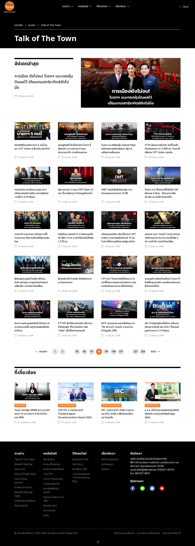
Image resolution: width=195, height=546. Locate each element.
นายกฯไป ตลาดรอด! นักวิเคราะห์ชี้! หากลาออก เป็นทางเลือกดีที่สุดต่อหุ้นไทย (31, 237)
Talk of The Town (51, 25)
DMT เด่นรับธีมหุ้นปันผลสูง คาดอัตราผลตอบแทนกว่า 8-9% (116, 191)
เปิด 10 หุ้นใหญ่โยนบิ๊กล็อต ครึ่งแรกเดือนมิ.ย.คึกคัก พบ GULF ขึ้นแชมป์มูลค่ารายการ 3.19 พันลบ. (162, 327)
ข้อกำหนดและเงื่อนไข (124, 533)
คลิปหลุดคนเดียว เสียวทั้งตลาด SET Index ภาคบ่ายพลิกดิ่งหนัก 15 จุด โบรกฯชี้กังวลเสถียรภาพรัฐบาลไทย (118, 237)
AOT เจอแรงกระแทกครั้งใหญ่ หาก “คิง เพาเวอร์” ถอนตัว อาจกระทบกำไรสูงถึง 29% (118, 327)
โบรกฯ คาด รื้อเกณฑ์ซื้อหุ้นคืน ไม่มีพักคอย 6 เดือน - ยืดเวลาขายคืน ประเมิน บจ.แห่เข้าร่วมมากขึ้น (161, 193)
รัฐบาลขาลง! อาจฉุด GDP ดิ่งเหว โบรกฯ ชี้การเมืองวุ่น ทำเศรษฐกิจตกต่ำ (75, 191)
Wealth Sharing (152, 405)
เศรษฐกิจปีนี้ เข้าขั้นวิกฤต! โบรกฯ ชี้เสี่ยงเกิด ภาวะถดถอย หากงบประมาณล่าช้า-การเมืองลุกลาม (74, 148)
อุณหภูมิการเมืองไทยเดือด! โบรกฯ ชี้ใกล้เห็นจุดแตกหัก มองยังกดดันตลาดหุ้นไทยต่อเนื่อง (162, 282)
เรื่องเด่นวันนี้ (20, 405)
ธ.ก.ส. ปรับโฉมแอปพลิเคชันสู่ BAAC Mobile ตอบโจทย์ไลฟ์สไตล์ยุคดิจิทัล (162, 413)
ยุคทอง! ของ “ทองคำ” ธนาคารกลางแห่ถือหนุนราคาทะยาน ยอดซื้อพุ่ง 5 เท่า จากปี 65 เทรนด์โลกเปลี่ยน (162, 237)
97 (91, 351)
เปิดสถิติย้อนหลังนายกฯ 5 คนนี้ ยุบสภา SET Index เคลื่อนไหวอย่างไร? (32, 147)
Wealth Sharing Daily (111, 405)
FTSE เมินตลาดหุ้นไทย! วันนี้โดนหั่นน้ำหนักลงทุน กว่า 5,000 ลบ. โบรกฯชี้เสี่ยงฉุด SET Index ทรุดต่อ (162, 148)
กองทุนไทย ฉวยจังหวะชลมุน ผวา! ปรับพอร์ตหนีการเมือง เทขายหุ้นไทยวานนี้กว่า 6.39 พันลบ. (31, 193)
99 (106, 351)
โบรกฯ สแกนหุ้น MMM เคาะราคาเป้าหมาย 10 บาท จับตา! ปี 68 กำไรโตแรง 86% (32, 413)
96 (84, 351)
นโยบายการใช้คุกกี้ (171, 533)
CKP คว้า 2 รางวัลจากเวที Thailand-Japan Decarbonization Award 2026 (75, 413)
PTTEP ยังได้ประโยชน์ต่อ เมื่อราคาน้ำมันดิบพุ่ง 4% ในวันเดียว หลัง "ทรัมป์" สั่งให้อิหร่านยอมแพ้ (75, 327)
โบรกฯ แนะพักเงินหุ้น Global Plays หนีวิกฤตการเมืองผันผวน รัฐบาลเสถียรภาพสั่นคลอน (118, 148)
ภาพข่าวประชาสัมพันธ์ (67, 405)
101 (121, 351)
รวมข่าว (31, 25)
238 (143, 351)
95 (77, 351)
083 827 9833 (142, 473)
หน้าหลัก (18, 25)
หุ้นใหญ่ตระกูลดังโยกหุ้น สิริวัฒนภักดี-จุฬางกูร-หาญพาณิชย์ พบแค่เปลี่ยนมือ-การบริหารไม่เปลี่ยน (31, 282)
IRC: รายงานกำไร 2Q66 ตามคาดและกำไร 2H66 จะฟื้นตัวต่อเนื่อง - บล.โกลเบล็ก (117, 413)
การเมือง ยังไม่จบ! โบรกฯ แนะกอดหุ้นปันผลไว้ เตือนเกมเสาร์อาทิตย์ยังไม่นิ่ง (43, 81)
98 (99, 351)
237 (135, 351)
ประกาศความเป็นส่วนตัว (148, 533)
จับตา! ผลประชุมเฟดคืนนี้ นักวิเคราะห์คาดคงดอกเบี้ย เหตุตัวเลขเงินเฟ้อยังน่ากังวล (32, 327)
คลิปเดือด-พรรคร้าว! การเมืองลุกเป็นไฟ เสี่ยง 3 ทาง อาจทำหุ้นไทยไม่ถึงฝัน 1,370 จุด (76, 237)
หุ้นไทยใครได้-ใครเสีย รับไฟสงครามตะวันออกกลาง (75, 280)
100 (114, 351)
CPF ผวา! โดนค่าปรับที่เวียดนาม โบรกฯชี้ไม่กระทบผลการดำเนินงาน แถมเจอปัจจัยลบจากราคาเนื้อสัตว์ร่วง (118, 282)
